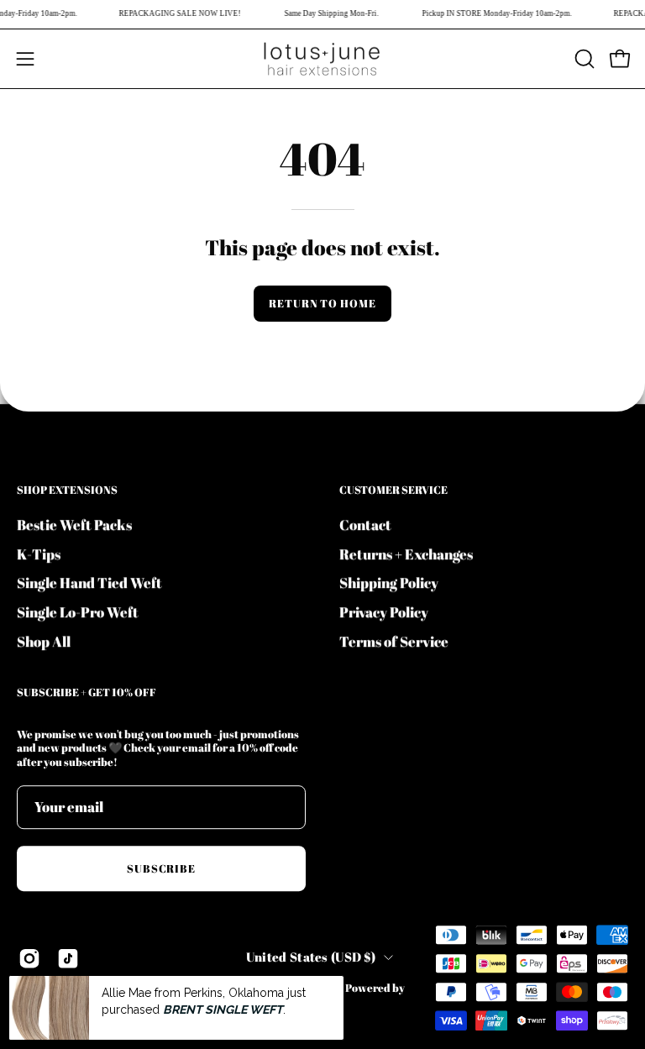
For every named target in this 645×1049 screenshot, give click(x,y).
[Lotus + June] (322, 59)
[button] (583, 59)
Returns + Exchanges (406, 553)
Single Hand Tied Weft (89, 582)
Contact (365, 524)
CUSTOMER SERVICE (393, 490)
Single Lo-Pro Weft (78, 612)
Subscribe (162, 868)
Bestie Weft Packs (74, 524)
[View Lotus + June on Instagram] (29, 959)
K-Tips (38, 553)
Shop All (44, 640)
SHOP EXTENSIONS (67, 490)
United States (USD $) (310, 956)
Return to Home (322, 303)
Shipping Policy (388, 582)
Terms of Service (393, 640)
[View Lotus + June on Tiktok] (68, 959)
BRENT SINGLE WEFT (223, 1009)
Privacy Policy (383, 612)
